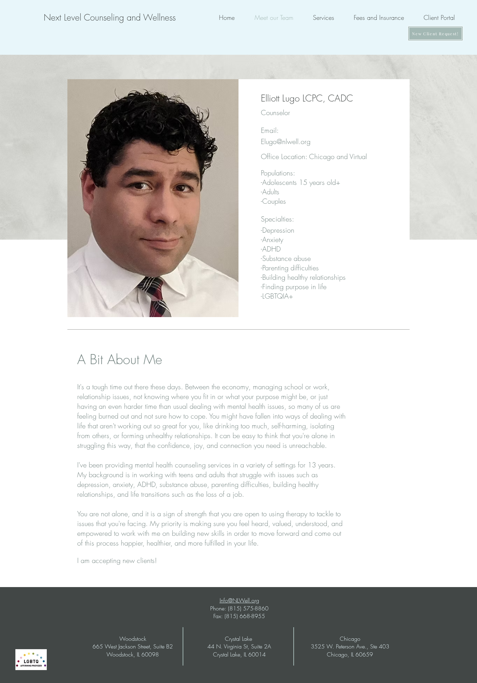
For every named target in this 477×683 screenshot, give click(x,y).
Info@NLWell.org (239, 600)
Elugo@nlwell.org (285, 141)
